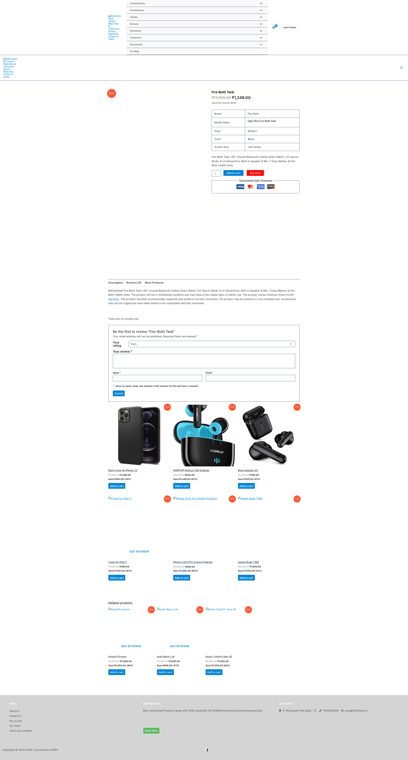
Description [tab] (115, 282)
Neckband (135, 30)
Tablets (134, 17)
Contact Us (15, 716)
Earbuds (134, 23)
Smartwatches (137, 3)
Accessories (136, 44)
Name (117, 372)
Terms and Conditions (21, 730)
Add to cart (233, 173)
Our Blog (134, 51)
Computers (135, 37)
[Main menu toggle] (401, 67)
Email (209, 372)
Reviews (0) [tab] (134, 282)
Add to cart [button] (182, 485)
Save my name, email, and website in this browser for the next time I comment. (157, 386)
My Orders (15, 725)
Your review (122, 351)
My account (16, 721)
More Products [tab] (154, 282)
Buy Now (255, 173)
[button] (290, 27)
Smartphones (137, 10)
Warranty (113, 299)
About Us (14, 711)
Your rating (117, 344)
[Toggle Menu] (260, 10)
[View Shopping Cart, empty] (274, 27)
